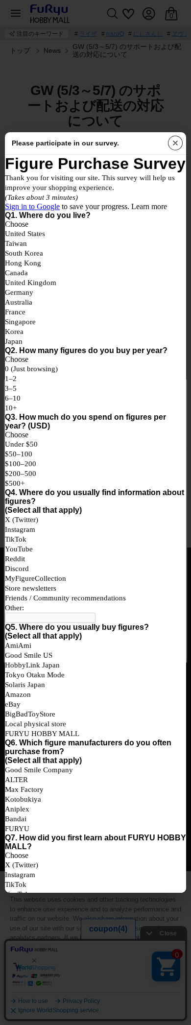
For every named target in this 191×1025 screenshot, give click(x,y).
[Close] (175, 143)
